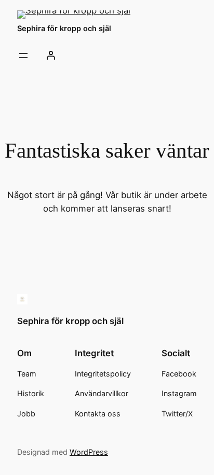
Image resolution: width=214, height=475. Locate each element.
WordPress (89, 452)
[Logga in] (50, 55)
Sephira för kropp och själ (64, 28)
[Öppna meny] (23, 55)
